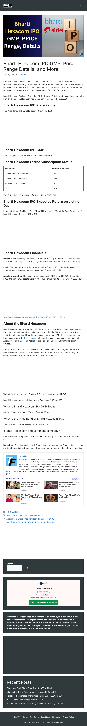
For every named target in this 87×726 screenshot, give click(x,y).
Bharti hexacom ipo (15, 515)
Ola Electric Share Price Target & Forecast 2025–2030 (31, 692)
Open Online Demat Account (43, 602)
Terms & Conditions (42, 717)
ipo (26, 515)
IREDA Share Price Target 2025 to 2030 (25, 700)
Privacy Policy (68, 717)
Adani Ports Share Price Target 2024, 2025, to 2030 (30, 519)
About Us (17, 717)
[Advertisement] (43, 131)
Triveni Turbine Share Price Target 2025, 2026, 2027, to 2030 (35, 703)
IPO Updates (12, 512)
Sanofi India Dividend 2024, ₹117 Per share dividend (30, 522)
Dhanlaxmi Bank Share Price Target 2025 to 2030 (29, 688)
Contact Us (27, 717)
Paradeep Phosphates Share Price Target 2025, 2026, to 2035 (35, 696)
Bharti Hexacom (31, 338)
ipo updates (34, 515)
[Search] (27, 568)
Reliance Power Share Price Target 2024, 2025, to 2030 (39, 317)
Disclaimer (56, 717)
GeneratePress (57, 722)
